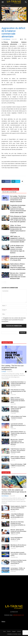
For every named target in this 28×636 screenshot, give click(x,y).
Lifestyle (19, 631)
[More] (22, 181)
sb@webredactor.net (18, 615)
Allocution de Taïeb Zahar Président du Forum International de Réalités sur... (18, 523)
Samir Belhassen (6, 39)
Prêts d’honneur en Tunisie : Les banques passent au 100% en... (18, 391)
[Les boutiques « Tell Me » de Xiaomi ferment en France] (5, 570)
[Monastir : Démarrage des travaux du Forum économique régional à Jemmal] (5, 531)
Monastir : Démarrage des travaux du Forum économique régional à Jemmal (18, 531)
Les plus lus (6, 472)
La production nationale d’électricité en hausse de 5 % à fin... (18, 425)
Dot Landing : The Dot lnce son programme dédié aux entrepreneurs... (13, 367)
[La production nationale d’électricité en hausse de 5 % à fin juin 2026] (5, 258)
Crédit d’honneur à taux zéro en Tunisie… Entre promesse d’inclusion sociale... (18, 450)
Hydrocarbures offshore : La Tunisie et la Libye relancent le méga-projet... (18, 433)
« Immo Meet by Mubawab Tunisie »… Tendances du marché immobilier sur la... (17, 515)
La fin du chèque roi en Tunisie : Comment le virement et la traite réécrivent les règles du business (17, 249)
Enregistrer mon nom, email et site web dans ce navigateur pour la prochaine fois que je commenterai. (14, 319)
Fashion (9, 631)
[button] (2, 2)
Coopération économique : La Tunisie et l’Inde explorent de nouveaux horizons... (18, 383)
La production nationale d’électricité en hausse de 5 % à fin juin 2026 (18, 258)
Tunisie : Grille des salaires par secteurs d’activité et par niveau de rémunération (14, 492)
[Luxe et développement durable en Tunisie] (5, 539)
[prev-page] (3, 282)
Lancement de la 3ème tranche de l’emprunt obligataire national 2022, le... (18, 562)
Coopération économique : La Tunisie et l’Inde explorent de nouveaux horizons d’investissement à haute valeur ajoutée (18, 209)
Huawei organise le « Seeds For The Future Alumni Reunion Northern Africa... (18, 508)
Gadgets (14, 631)
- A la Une (8, 5)
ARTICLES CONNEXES (10, 189)
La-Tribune (4, 371)
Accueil (3, 5)
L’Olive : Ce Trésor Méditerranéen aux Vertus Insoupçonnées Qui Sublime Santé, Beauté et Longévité (18, 229)
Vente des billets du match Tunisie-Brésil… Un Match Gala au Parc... (18, 554)
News (4, 631)
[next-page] (5, 282)
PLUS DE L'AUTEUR (9, 192)
